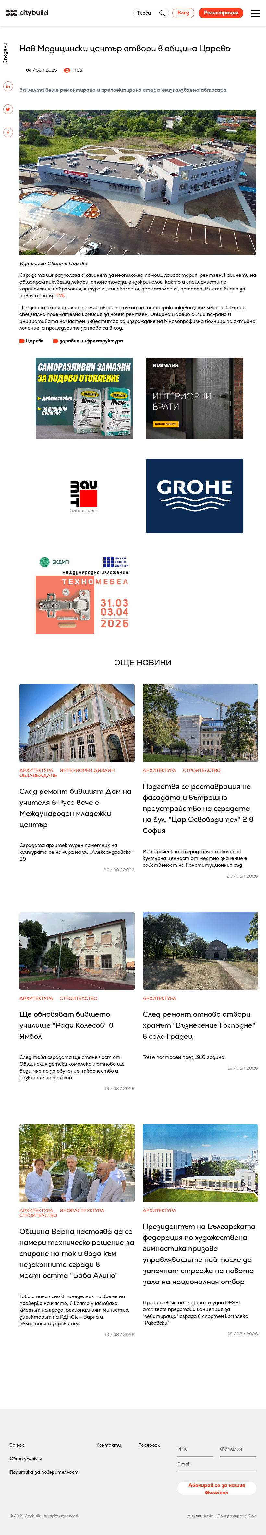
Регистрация (221, 12)
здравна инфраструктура (91, 341)
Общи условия (26, 1459)
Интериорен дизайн (87, 770)
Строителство (202, 770)
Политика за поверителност (44, 1472)
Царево (34, 341)
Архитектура (36, 770)
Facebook (149, 1445)
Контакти (108, 1445)
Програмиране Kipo (236, 1515)
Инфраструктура (82, 1210)
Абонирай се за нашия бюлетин (216, 1488)
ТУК (60, 295)
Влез (183, 12)
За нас (17, 1445)
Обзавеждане (38, 775)
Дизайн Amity (201, 1515)
